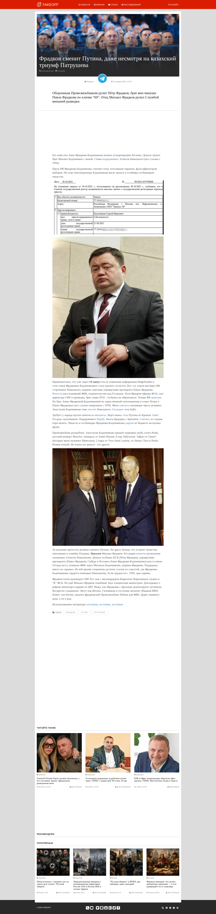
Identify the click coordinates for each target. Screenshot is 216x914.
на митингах (98, 415)
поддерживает (110, 159)
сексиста (124, 405)
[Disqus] (108, 691)
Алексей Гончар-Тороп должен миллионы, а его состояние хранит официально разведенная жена (58, 781)
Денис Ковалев (76, 787)
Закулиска (42, 878)
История (151, 878)
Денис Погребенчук (123, 787)
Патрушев (99, 612)
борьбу (101, 419)
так (134, 385)
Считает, (145, 419)
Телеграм (61, 71)
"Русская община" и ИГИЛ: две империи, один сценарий (125, 882)
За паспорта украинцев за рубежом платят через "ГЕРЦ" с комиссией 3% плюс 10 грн (106, 779)
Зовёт (155, 415)
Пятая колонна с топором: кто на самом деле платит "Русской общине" (53, 884)
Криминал (42, 775)
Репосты (57, 393)
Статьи (114, 5)
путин (84, 612)
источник (92, 604)
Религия (114, 878)
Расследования (132, 5)
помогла (141, 553)
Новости (85, 5)
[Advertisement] (108, 131)
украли (129, 422)
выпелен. (156, 397)
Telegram (90, 82)
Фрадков (70, 612)
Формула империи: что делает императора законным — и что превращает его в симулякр (161, 884)
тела (125, 415)
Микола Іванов (174, 787)
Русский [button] (173, 5)
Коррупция (91, 775)
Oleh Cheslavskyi (64, 892)
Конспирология (47, 71)
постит (92, 409)
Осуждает (118, 409)
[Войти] (177, 907)
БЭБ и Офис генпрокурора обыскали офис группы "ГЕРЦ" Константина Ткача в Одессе (156, 779)
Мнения (100, 5)
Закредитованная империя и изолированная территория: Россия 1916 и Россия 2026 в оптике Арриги (87, 885)
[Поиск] (162, 907)
